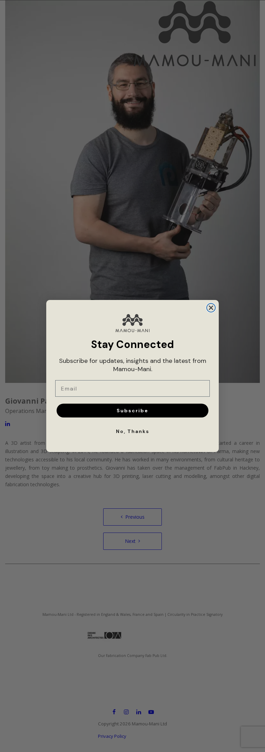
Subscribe (132, 410)
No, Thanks (132, 431)
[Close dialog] (211, 307)
